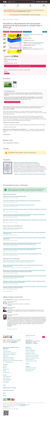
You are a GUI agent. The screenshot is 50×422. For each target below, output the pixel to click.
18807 (5, 297)
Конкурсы (28, 366)
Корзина (17, 6)
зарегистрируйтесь (32, 152)
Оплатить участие (25, 66)
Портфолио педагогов (30, 359)
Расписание (5, 349)
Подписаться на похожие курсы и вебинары (33, 190)
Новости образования (7, 376)
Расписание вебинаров (7, 291)
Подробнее (28, 11)
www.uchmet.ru (23, 405)
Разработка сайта (6, 406)
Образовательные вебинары (8, 357)
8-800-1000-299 (41, 2)
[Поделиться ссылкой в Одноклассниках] (46, 32)
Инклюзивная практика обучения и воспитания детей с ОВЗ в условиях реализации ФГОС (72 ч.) (22, 253)
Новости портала (6, 377)
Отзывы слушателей (7, 351)
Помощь (27, 363)
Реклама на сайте (6, 372)
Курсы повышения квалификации (9, 354)
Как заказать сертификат (30, 351)
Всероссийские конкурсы (30, 369)
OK (43, 337)
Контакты (4, 366)
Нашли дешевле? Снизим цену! (10, 59)
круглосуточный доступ (38, 42)
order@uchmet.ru (29, 343)
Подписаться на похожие (16, 31)
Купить (7, 73)
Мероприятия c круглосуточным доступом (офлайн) (12, 360)
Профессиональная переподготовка (9, 352)
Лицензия (26, 34)
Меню (4, 6)
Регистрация (44, 6)
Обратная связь (6, 369)
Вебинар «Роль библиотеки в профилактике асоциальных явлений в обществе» (19, 260)
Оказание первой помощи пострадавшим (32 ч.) (12, 228)
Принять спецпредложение (12, 102)
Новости (5, 374)
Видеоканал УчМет (29, 348)
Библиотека (28, 347)
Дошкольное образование (30, 350)
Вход (30, 6)
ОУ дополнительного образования (32, 356)
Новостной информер (7, 379)
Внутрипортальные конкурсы (31, 367)
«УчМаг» (26, 92)
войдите (25, 152)
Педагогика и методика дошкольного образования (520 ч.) (14, 196)
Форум (4, 385)
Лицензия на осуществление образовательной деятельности (25, 162)
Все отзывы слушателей (12, 328)
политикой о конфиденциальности (24, 404)
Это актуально (5, 382)
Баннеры (4, 370)
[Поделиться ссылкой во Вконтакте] (43, 32)
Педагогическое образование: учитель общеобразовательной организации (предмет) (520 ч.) (22, 200)
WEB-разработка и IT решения (9, 387)
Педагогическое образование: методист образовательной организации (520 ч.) (19, 204)
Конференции (5, 355)
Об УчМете (5, 364)
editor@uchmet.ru (29, 342)
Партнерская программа (8, 390)
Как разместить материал (30, 353)
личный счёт (18, 97)
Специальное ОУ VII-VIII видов (31, 361)
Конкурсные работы (29, 370)
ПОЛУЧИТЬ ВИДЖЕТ (27, 31)
